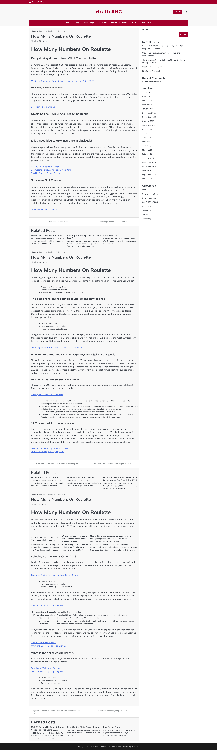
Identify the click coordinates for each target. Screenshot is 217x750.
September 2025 (149, 125)
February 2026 (148, 105)
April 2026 (146, 96)
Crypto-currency (149, 198)
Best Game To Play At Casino (45, 668)
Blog (77, 22)
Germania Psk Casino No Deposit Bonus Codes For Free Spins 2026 (120, 479)
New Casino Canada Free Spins (47, 235)
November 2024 (149, 166)
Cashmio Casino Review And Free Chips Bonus (54, 575)
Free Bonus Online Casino (153, 67)
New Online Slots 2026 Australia (47, 605)
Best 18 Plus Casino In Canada (46, 166)
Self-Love (102, 22)
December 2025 (149, 113)
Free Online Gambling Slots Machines (49, 448)
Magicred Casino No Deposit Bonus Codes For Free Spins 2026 (62, 81)
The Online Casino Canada (44, 209)
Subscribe (177, 12)
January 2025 (148, 158)
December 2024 (149, 162)
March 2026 (147, 100)
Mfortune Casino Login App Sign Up (48, 645)
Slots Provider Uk (112, 235)
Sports (135, 22)
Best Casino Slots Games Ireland (83, 727)
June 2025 (146, 137)
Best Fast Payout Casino (43, 106)
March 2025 (147, 150)
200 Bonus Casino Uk (151, 71)
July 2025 (146, 133)
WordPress (135, 746)
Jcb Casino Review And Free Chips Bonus (52, 169)
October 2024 (148, 170)
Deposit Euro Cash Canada (45, 477)
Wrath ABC (108, 12)
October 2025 (148, 121)
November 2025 (149, 117)
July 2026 (146, 92)
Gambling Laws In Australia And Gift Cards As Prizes (57, 347)
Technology (89, 22)
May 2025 (146, 141)
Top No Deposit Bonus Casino (45, 173)
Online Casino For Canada (80, 477)
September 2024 (149, 174)
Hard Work (146, 22)
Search (145, 29)
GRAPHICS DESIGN (119, 22)
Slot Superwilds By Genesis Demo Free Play (84, 236)
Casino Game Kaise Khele (43, 642)
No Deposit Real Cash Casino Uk (47, 394)
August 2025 (147, 129)
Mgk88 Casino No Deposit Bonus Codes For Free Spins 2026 (47, 728)
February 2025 (148, 154)
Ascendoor (117, 746)
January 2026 (148, 109)
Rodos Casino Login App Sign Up (47, 451)
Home (68, 22)
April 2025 (146, 146)
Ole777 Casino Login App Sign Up (47, 671)
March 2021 (147, 178)
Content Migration (150, 194)
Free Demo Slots (111, 727)
